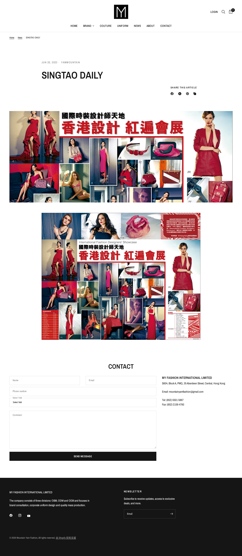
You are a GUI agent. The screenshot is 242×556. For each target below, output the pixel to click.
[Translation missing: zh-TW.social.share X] (180, 93)
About (151, 26)
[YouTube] (31, 516)
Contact (166, 26)
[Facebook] (13, 515)
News (137, 26)
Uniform (122, 26)
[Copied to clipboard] (195, 93)
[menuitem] (74, 26)
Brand (87, 26)
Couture (106, 26)
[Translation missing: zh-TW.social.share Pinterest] (188, 93)
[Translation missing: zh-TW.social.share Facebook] (173, 93)
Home (74, 26)
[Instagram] (22, 515)
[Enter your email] (171, 513)
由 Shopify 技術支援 (66, 537)
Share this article (184, 87)
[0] (230, 12)
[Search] (223, 12)
